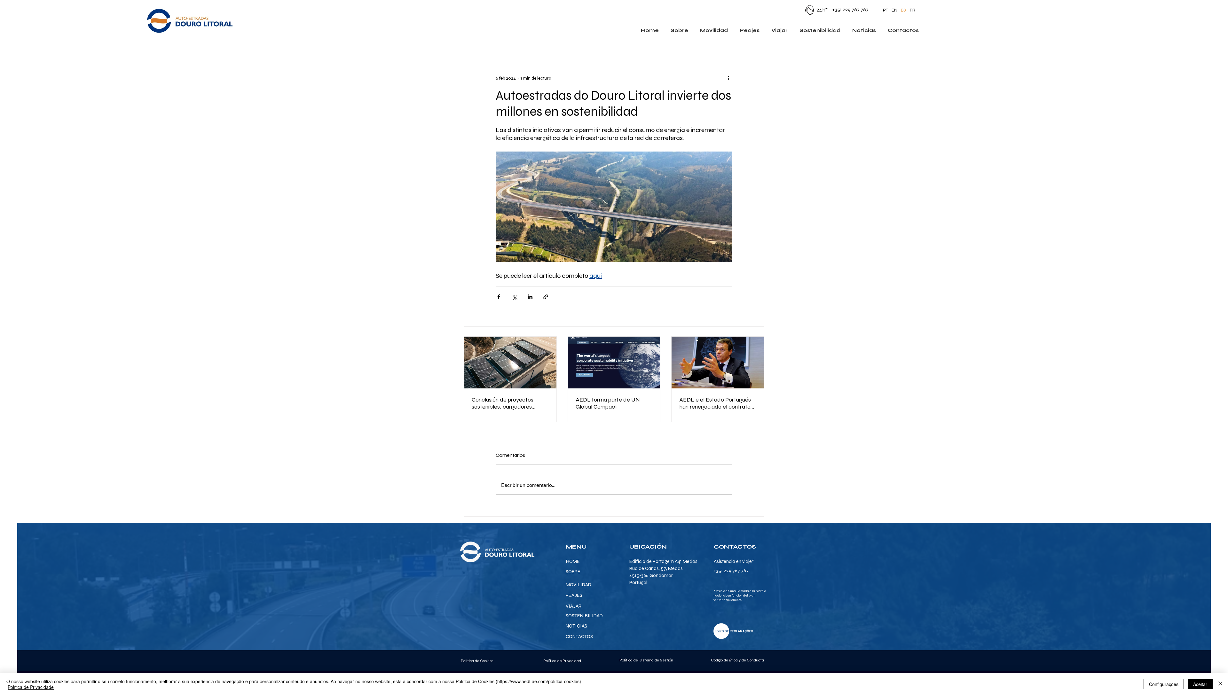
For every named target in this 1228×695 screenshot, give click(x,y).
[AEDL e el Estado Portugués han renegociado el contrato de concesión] (718, 362)
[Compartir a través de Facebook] (499, 297)
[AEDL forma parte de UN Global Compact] (614, 362)
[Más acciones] (728, 78)
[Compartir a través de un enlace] (546, 297)
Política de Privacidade (31, 687)
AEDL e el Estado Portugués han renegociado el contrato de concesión (715, 403)
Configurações (1163, 684)
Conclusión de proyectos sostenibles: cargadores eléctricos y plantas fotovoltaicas (502, 403)
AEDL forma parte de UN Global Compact (608, 403)
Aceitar (1200, 684)
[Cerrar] (1220, 684)
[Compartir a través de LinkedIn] (530, 297)
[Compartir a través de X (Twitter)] (514, 297)
